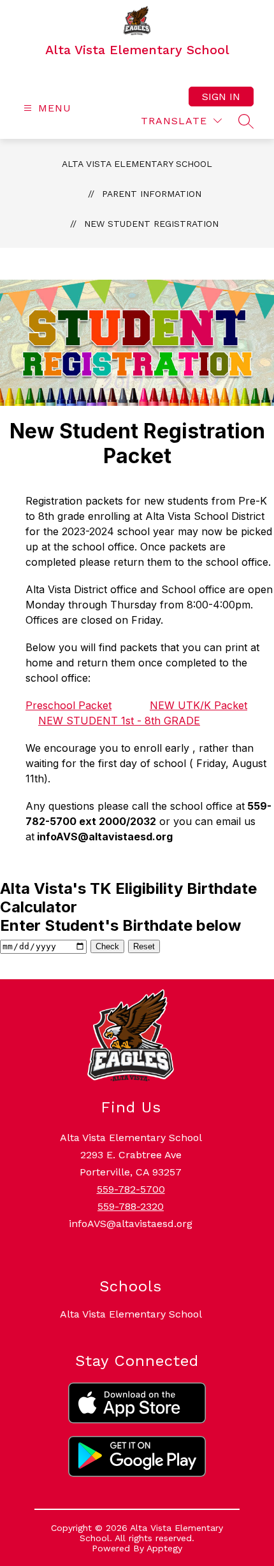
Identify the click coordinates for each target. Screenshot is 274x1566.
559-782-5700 (131, 1189)
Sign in (221, 96)
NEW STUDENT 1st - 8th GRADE (119, 720)
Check (107, 946)
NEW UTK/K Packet (198, 705)
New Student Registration (151, 224)
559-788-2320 (130, 1206)
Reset (144, 946)
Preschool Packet (68, 705)
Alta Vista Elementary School (137, 164)
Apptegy (164, 1548)
